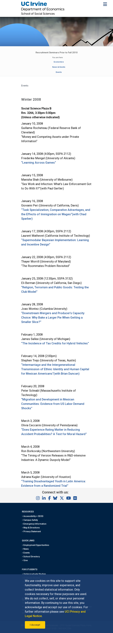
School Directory (31, 556)
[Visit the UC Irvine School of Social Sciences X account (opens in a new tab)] (62, 498)
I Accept (35, 624)
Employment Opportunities (36, 545)
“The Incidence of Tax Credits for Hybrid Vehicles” (55, 343)
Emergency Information (34, 524)
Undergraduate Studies (34, 574)
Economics (59, 62)
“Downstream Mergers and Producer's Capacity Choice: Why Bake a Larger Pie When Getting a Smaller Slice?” (52, 317)
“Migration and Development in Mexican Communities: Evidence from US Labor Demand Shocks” (52, 404)
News (26, 549)
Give (25, 560)
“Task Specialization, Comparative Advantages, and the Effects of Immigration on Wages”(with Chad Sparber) (55, 214)
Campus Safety (30, 520)
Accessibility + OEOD (33, 516)
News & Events (58, 67)
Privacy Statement (32, 531)
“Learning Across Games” (38, 162)
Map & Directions (31, 527)
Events (59, 72)
